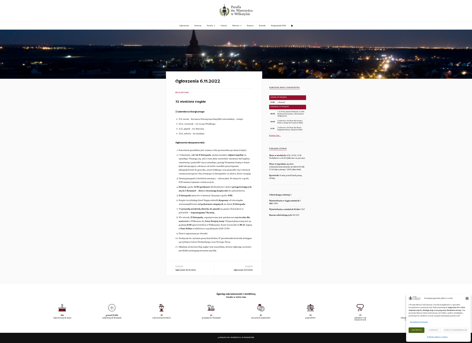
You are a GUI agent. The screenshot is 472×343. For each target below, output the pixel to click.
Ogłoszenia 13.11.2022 (243, 270)
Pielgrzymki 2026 (278, 25)
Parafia (210, 25)
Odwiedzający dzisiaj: (279, 195)
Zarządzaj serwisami (419, 322)
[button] (467, 298)
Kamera (250, 25)
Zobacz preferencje (455, 330)
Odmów (433, 330)
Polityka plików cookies (437, 337)
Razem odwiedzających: (281, 215)
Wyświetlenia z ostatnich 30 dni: (284, 209)
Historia (235, 25)
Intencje (197, 25)
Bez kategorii (182, 93)
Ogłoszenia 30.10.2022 (185, 270)
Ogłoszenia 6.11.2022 (197, 82)
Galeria (223, 25)
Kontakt (262, 25)
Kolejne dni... (275, 135)
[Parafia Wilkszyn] (236, 10)
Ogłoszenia (184, 25)
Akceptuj (416, 330)
